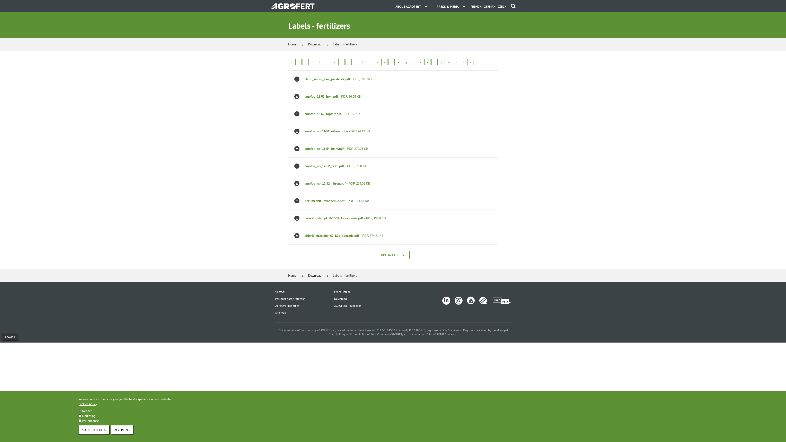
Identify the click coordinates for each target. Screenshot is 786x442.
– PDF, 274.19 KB (337, 131)
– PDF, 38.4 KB (334, 114)
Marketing (88, 416)
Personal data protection (290, 299)
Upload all (390, 255)
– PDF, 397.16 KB (340, 79)
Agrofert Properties (287, 306)
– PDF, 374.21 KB (344, 235)
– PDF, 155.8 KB (345, 218)
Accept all (122, 430)
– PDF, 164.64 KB (337, 201)
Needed (87, 411)
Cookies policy (88, 404)
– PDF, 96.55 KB (333, 96)
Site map (280, 313)
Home (292, 44)
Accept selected (94, 430)
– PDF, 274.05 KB (337, 183)
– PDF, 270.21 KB (336, 148)
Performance (90, 421)
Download (314, 44)
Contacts (280, 292)
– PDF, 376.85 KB (336, 166)
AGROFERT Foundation (347, 306)
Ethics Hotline (342, 292)
